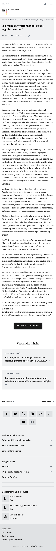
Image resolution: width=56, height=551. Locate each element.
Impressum (6, 529)
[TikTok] (41, 414)
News (12, 20)
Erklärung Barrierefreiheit (12, 540)
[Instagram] (33, 414)
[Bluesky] (16, 414)
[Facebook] (7, 414)
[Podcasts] (33, 422)
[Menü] (51, 4)
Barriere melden (8, 536)
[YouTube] (24, 422)
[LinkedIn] (50, 414)
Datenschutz (7, 532)
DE (3, 3)
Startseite (3, 20)
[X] (24, 414)
